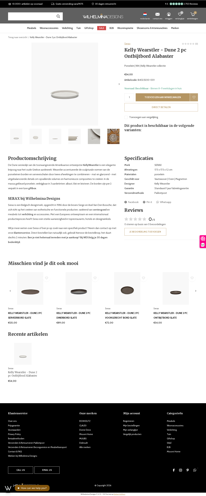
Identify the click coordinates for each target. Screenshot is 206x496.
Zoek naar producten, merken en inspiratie (58, 16)
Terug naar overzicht (17, 37)
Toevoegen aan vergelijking (143, 117)
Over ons (12, 421)
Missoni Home (86, 434)
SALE (101, 28)
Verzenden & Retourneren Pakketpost (26, 443)
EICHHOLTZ (84, 421)
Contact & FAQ (15, 451)
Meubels (31, 28)
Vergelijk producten (132, 434)
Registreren (128, 421)
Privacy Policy (14, 434)
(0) (196, 44)
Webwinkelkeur (119, 494)
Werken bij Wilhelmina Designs (22, 456)
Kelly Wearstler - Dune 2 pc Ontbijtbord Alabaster (22, 374)
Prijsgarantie (14, 425)
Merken (175, 28)
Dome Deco (85, 430)
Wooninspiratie (125, 28)
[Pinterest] (188, 470)
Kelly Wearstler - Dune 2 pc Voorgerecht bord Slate (122, 315)
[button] (16, 136)
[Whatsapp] (194, 470)
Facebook (133, 202)
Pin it (149, 202)
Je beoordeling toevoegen (145, 231)
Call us (20, 470)
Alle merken (85, 447)
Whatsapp (165, 202)
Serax (127, 43)
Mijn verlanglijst (130, 430)
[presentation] (119, 84)
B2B (112, 28)
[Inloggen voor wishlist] (194, 97)
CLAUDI (82, 425)
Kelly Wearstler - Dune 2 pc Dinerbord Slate (73, 315)
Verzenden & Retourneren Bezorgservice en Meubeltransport (37, 447)
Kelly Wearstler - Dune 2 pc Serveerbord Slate (25, 315)
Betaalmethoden (16, 438)
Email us (47, 470)
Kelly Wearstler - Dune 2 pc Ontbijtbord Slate (170, 315)
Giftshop (89, 28)
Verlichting (67, 28)
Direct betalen (161, 107)
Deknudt (83, 443)
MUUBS (83, 438)
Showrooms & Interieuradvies (152, 28)
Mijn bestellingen (131, 425)
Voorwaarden (14, 430)
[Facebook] (174, 470)
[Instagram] (180, 470)
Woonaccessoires (49, 28)
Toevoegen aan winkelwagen (163, 97)
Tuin (78, 28)
